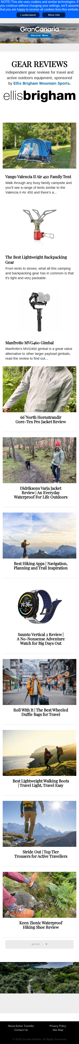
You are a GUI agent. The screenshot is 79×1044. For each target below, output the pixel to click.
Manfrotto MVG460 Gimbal (29, 342)
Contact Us (21, 1029)
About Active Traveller (21, 1025)
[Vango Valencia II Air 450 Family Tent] (39, 146)
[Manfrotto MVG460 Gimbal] (39, 312)
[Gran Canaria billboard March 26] (39, 33)
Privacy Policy (57, 1025)
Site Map (58, 1029)
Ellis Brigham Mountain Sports (41, 83)
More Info (54, 14)
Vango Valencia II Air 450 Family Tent (38, 176)
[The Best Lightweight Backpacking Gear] (39, 226)
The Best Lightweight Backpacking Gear (36, 259)
